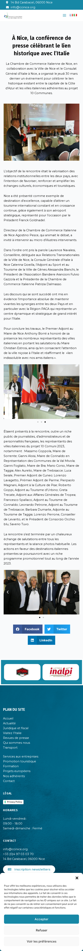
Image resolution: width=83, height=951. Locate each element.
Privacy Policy (14, 801)
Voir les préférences (41, 941)
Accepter (41, 919)
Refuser (41, 930)
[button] (77, 878)
